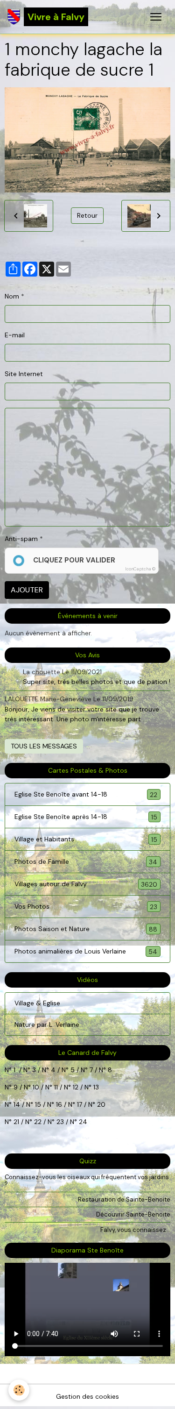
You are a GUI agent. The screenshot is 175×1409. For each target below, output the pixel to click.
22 (37, 1121)
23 (60, 1121)
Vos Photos (85, 906)
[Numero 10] (44, 1087)
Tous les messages (44, 746)
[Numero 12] (83, 1087)
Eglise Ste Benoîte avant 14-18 (85, 794)
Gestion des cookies (87, 1396)
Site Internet (24, 374)
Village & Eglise (37, 1003)
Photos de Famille (85, 861)
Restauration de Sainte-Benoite (124, 1199)
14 (17, 1104)
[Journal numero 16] (67, 1104)
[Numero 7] (98, 1070)
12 (76, 1087)
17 (79, 1104)
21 (17, 1121)
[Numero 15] (46, 1104)
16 (59, 1104)
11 (55, 1087)
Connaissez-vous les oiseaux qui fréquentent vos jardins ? (87, 1180)
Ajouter (27, 590)
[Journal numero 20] (13, 1121)
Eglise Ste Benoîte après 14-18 (85, 816)
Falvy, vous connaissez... (135, 1230)
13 (96, 1087)
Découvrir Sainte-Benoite (133, 1214)
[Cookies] (18, 1390)
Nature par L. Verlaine (46, 1024)
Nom (12, 296)
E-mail (15, 335)
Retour (87, 215)
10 (35, 1087)
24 (82, 1121)
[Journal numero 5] (80, 1070)
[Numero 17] (87, 1104)
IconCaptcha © (140, 569)
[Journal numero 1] (31, 1070)
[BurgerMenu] (156, 17)
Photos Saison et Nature (85, 929)
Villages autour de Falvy (85, 884)
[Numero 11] (72, 1087)
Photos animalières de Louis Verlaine (85, 951)
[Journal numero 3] (41, 1070)
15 (38, 1104)
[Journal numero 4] (61, 1070)
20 (100, 1104)
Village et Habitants (85, 839)
